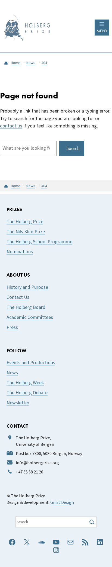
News (12, 372)
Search (72, 148)
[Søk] (93, 522)
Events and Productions (31, 362)
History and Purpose (27, 287)
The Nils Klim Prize (26, 231)
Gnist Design (62, 502)
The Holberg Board (26, 307)
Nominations (20, 251)
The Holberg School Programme (39, 241)
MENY (102, 31)
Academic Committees (30, 317)
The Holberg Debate (27, 392)
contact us (11, 125)
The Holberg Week (25, 382)
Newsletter (18, 402)
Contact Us (18, 297)
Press (12, 327)
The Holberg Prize (25, 221)
